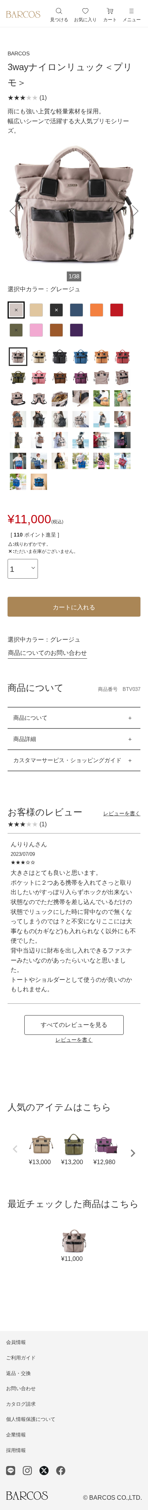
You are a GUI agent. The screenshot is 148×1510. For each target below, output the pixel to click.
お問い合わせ (21, 1388)
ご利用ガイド (21, 1358)
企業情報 (16, 1435)
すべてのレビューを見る (74, 1025)
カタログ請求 (21, 1404)
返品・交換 (18, 1373)
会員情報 (16, 1342)
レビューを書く (121, 813)
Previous (15, 1149)
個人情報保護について (30, 1419)
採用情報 (16, 1450)
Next (132, 1153)
